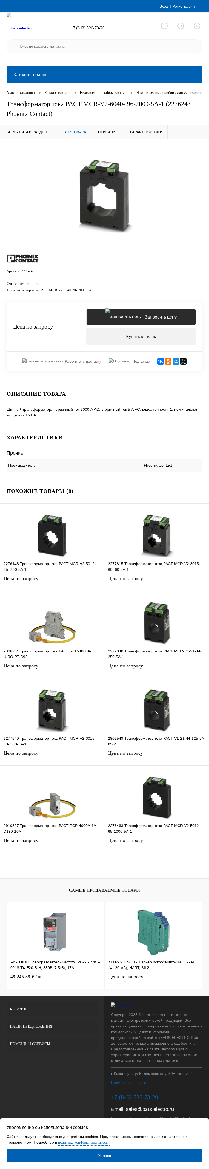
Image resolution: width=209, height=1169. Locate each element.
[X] (183, 361)
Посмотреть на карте (130, 1082)
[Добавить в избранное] (196, 150)
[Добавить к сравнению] (196, 162)
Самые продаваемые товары (104, 890)
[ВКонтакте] (160, 361)
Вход (163, 6)
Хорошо (104, 1156)
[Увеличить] (104, 193)
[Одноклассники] (168, 361)
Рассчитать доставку (83, 361)
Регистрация (184, 6)
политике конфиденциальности (84, 1142)
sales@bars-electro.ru (150, 1109)
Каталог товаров (30, 74)
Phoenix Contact (158, 465)
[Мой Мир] (176, 361)
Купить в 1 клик (141, 336)
